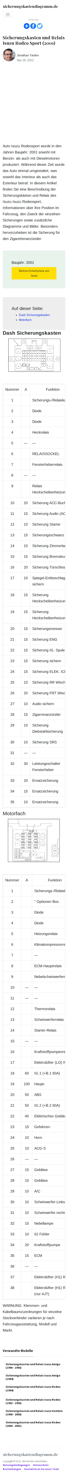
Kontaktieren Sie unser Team (41, 1469)
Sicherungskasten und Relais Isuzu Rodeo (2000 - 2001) (33, 1424)
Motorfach (25, 319)
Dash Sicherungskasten (34, 315)
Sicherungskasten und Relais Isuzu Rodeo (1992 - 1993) (33, 1401)
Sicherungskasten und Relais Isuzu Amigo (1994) (33, 1377)
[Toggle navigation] (8, 14)
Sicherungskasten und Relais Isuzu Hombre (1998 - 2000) (34, 1412)
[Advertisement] (34, 103)
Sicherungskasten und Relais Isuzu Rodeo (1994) (33, 1388)
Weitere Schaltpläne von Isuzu (34, 273)
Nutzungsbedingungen (16, 1465)
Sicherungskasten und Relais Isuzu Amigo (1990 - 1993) (33, 1365)
